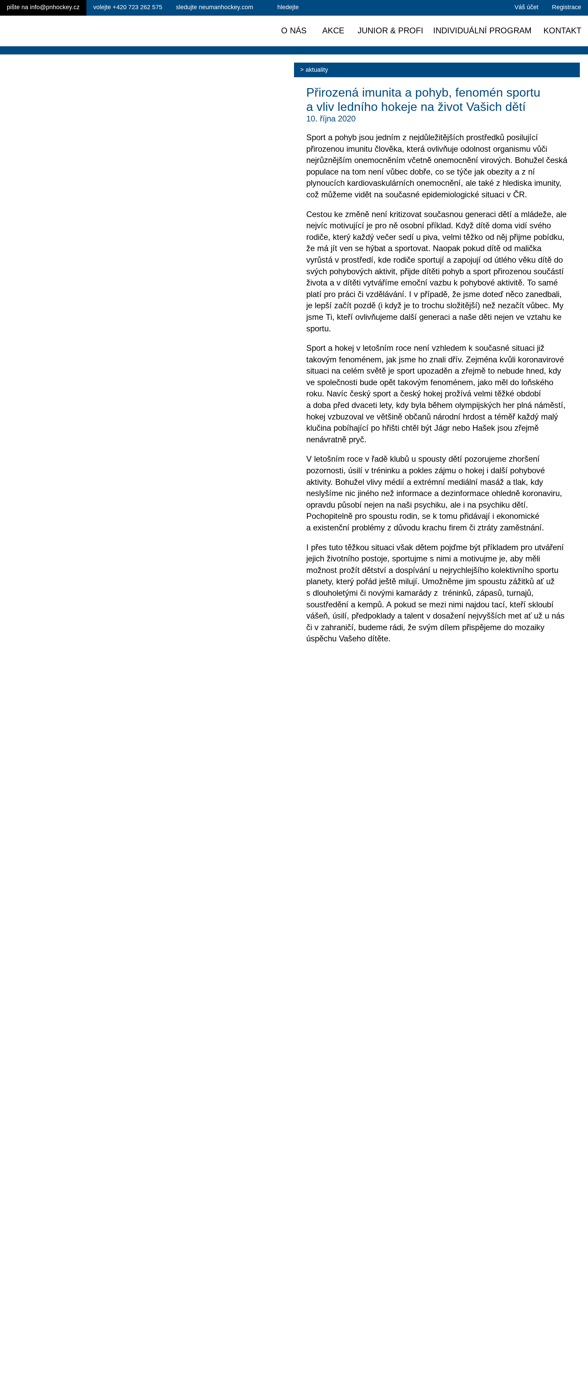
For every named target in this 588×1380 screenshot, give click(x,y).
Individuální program (482, 30)
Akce (333, 30)
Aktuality (317, 69)
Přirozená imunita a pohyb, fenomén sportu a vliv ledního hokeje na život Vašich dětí (423, 99)
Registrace (566, 7)
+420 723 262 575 (127, 7)
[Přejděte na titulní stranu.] (64, 31)
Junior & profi (390, 30)
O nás (294, 30)
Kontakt (562, 30)
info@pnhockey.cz (43, 7)
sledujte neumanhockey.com (214, 7)
